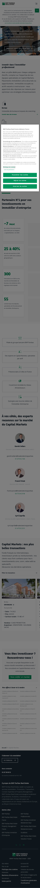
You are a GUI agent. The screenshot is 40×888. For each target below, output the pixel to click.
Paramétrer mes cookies (20, 175)
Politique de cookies (9, 167)
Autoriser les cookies (20, 186)
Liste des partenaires (9, 169)
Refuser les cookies (20, 180)
